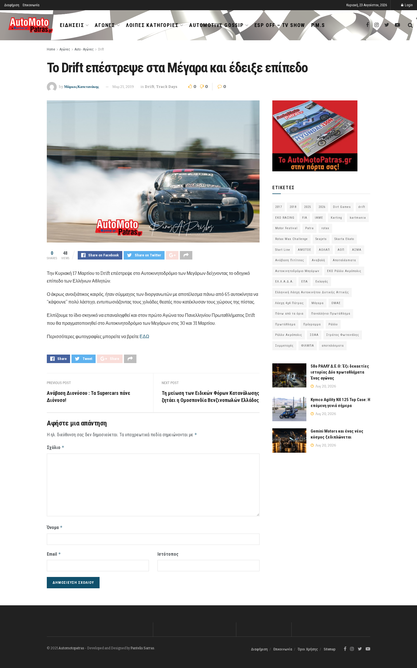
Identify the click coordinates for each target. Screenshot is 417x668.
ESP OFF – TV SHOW (279, 25)
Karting (336, 218)
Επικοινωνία (31, 5)
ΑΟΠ (341, 250)
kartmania (358, 218)
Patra (309, 228)
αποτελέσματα (333, 345)
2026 (322, 207)
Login (408, 5)
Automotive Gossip (216, 25)
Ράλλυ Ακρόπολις (288, 335)
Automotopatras (71, 648)
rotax (325, 228)
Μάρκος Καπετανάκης (81, 87)
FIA (304, 218)
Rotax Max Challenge (291, 239)
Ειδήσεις (72, 25)
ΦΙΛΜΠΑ (307, 345)
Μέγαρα (317, 303)
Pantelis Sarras (142, 648)
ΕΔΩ (144, 336)
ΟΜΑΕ (336, 303)
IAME (319, 218)
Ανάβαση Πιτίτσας (289, 260)
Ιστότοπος (167, 554)
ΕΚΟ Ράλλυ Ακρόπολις (344, 271)
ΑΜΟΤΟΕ (304, 250)
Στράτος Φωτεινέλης (342, 335)
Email (54, 554)
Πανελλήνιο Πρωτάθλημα (330, 313)
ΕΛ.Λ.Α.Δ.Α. (284, 281)
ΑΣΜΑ (356, 250)
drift (362, 207)
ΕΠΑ (304, 281)
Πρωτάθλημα (285, 324)
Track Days (166, 87)
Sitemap (330, 649)
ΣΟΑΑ (314, 335)
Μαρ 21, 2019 (123, 87)
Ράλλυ (333, 324)
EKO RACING (284, 218)
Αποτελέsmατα (344, 260)
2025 (307, 207)
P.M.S (318, 25)
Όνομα (55, 527)
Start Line (282, 250)
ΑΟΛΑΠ (324, 250)
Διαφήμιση (11, 5)
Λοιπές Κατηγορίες (152, 25)
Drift (101, 49)
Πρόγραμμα (312, 324)
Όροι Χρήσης (308, 649)
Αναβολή (318, 260)
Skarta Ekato (344, 239)
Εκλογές (321, 281)
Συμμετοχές (284, 345)
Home (51, 49)
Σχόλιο (55, 447)
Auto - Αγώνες (84, 49)
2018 (293, 207)
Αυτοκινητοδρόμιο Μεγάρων (297, 271)
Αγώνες (105, 25)
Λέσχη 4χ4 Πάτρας (289, 303)
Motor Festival (286, 228)
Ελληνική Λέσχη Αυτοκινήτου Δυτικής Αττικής (312, 292)
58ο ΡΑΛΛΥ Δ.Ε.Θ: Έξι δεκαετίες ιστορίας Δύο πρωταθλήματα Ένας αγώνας (340, 372)
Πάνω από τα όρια (289, 313)
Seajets (321, 239)
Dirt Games (342, 207)
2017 (278, 207)
